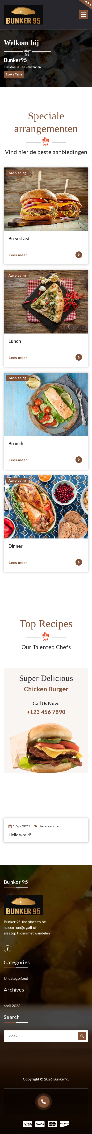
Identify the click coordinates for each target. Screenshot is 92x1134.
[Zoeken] (82, 1036)
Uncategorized (49, 826)
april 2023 (12, 1005)
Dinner (15, 546)
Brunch (15, 443)
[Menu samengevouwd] (83, 14)
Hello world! (19, 834)
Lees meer (18, 255)
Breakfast (19, 238)
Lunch (14, 341)
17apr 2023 (21, 826)
